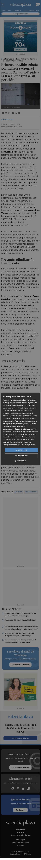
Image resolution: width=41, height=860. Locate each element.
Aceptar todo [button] (21, 450)
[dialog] (20, 429)
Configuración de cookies (11, 445)
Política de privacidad (28, 445)
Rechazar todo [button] (21, 456)
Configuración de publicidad (12, 439)
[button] (20, 460)
